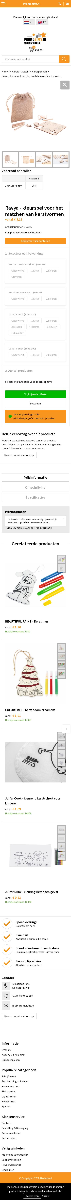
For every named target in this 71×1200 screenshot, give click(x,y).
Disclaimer (8, 1169)
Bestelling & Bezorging (15, 1128)
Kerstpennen (39, 71)
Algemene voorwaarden (15, 1154)
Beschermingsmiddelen (15, 1081)
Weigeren (46, 1196)
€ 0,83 (13, 897)
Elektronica (8, 1091)
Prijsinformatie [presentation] (35, 477)
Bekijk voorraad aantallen (35, 241)
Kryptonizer (8, 1101)
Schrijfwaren (9, 1076)
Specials (6, 1106)
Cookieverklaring (11, 1159)
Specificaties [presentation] (35, 497)
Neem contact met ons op (19, 455)
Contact (6, 1123)
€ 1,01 (13, 715)
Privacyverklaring (11, 1164)
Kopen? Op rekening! (13, 1054)
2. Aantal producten (19, 370)
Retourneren (9, 1138)
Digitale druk (9, 1096)
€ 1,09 (13, 809)
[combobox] (30, 59)
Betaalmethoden (11, 1133)
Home (5, 71)
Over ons (7, 1049)
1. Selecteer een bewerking (24, 253)
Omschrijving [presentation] (35, 487)
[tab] (35, 477)
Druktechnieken (11, 1059)
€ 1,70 (13, 627)
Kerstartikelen (20, 71)
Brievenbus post (11, 1086)
